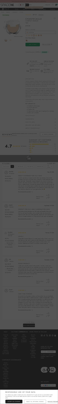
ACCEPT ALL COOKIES (14, 401)
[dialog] (29, 397)
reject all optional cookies (35, 401)
